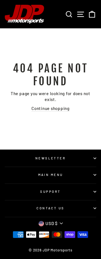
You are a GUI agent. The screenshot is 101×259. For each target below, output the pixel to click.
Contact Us (50, 208)
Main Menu (50, 175)
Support (50, 191)
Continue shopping (50, 108)
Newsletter (50, 158)
